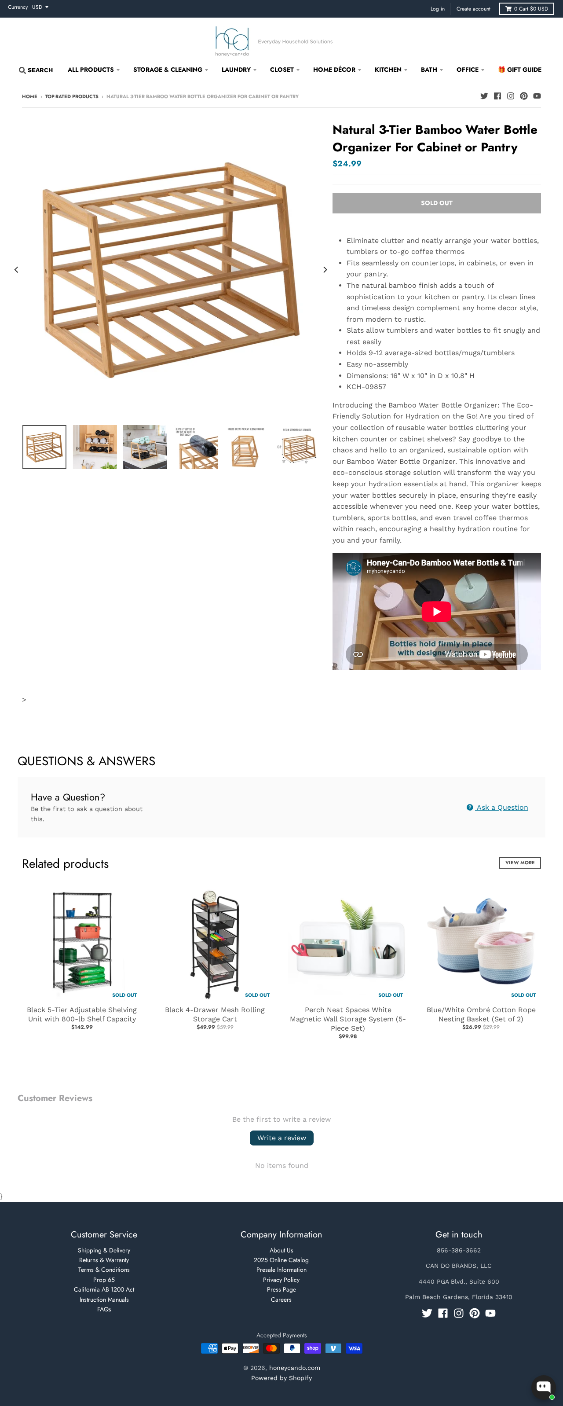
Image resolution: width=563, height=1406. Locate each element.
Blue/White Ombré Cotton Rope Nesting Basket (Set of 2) (481, 1014)
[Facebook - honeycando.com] (497, 96)
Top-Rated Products (72, 96)
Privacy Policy (281, 1279)
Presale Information (281, 1269)
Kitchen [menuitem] (388, 69)
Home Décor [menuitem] (334, 69)
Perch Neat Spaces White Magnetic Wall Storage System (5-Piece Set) (348, 1019)
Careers (281, 1299)
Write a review (281, 1138)
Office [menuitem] (468, 69)
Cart (531, 9)
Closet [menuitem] (282, 69)
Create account (473, 9)
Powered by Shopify (281, 1377)
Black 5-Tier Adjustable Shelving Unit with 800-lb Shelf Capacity (82, 1014)
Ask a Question (501, 807)
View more (520, 862)
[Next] (324, 269)
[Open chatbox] (543, 1387)
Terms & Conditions (104, 1269)
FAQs (104, 1309)
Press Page (281, 1289)
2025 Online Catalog (281, 1259)
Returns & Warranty (104, 1259)
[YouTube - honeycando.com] (537, 96)
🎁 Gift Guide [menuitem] (519, 69)
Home (29, 96)
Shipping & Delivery (104, 1250)
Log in (438, 9)
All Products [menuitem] (91, 69)
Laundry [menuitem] (236, 69)
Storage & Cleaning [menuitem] (167, 69)
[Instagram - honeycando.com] (511, 96)
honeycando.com (294, 1367)
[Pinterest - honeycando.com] (524, 96)
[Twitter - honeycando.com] (484, 96)
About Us (281, 1250)
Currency (18, 7)
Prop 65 (104, 1279)
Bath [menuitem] (429, 69)
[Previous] (16, 269)
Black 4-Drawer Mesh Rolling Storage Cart (215, 1014)
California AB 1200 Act (104, 1289)
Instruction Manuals (104, 1299)
